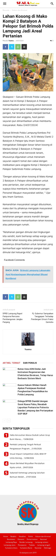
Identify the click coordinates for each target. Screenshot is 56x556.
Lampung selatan (41, 542)
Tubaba (32, 545)
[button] (4, 3)
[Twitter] (11, 47)
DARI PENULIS (30, 363)
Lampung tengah (43, 545)
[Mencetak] (24, 47)
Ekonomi (21, 539)
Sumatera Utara (11, 548)
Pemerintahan (32, 539)
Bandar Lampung (25, 542)
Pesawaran (22, 545)
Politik (30, 536)
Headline (22, 536)
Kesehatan (11, 539)
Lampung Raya (11, 542)
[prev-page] (4, 420)
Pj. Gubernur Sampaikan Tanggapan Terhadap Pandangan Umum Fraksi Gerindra (42, 317)
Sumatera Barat (26, 548)
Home (5, 536)
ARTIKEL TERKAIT (11, 363)
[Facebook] (5, 47)
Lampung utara (9, 545)
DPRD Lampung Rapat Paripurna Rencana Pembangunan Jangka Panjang (12, 317)
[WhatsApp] (18, 47)
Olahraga (47, 548)
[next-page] (8, 420)
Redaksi (13, 536)
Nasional (43, 539)
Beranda (6, 10)
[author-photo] (28, 345)
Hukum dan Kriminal (19, 10)
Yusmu (11, 41)
